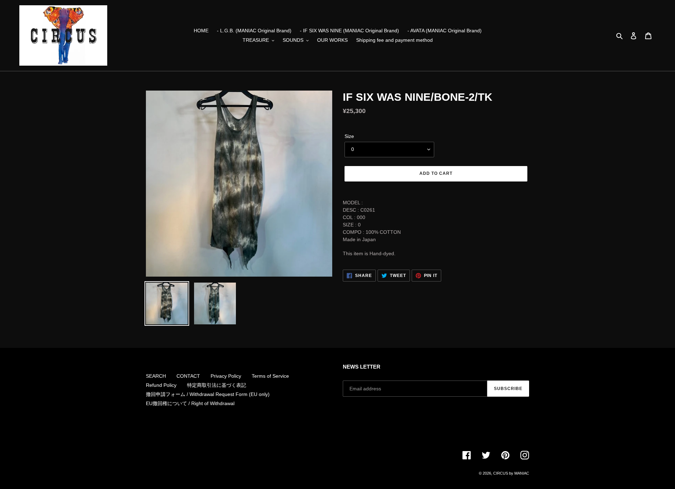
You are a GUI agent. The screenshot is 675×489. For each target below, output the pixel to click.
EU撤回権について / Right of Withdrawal (190, 403)
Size (349, 136)
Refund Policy (161, 385)
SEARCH (156, 376)
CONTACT (188, 376)
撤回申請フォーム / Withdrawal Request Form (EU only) (208, 394)
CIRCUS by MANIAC (511, 473)
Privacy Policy (226, 376)
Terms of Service (270, 376)
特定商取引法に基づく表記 (216, 385)
